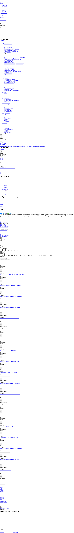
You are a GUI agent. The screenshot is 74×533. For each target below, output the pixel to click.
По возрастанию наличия (4, 226)
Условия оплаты (5, 14)
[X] (5, 213)
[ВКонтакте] (1, 213)
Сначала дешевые (3, 224)
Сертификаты (4, 6)
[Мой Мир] (3, 213)
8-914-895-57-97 (7, 505)
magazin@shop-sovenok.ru (4, 24)
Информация (2, 495)
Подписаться (3, 484)
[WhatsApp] (8, 213)
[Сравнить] (1, 271)
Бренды (1, 489)
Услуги (1, 490)
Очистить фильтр (7, 259)
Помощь (1, 499)
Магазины (4, 11)
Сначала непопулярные (4, 222)
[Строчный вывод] (1, 260)
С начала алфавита (3, 220)
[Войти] (0, 171)
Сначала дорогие (3, 225)
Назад (6, 190)
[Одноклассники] (2, 213)
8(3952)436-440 (3, 20)
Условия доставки (5, 15)
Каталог (1, 487)
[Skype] (9, 213)
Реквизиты (4, 10)
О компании (4, 5)
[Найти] (1, 141)
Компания (2, 491)
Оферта (1, 527)
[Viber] (6, 213)
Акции (1, 488)
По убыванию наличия (4, 227)
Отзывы (3, 7)
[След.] (0, 479)
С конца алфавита (3, 221)
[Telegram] (10, 213)
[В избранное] (1, 269)
